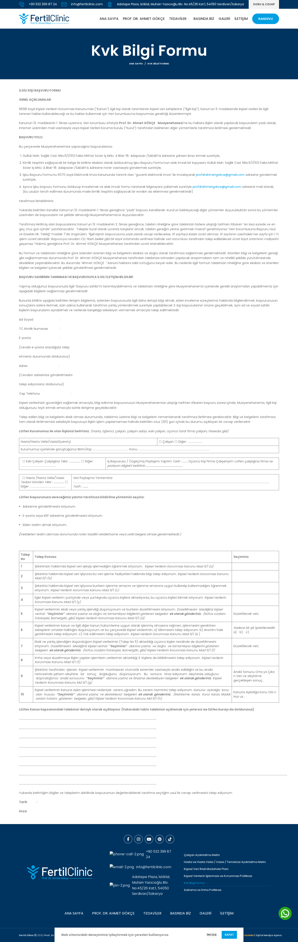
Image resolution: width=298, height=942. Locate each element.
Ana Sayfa (136, 63)
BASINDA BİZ (180, 913)
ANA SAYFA (74, 913)
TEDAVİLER (152, 913)
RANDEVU (265, 19)
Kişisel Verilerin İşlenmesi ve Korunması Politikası (218, 876)
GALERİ (205, 913)
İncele (212, 935)
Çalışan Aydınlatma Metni (202, 855)
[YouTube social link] (149, 839)
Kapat (229, 935)
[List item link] (142, 854)
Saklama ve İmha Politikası (202, 890)
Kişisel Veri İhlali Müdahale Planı (206, 869)
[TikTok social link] (170, 839)
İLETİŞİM (226, 913)
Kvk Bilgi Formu (194, 883)
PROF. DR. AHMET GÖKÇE (113, 913)
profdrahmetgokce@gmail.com (220, 175)
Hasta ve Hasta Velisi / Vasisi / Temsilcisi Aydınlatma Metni (225, 862)
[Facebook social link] (128, 839)
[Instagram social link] (138, 839)
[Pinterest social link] (159, 839)
